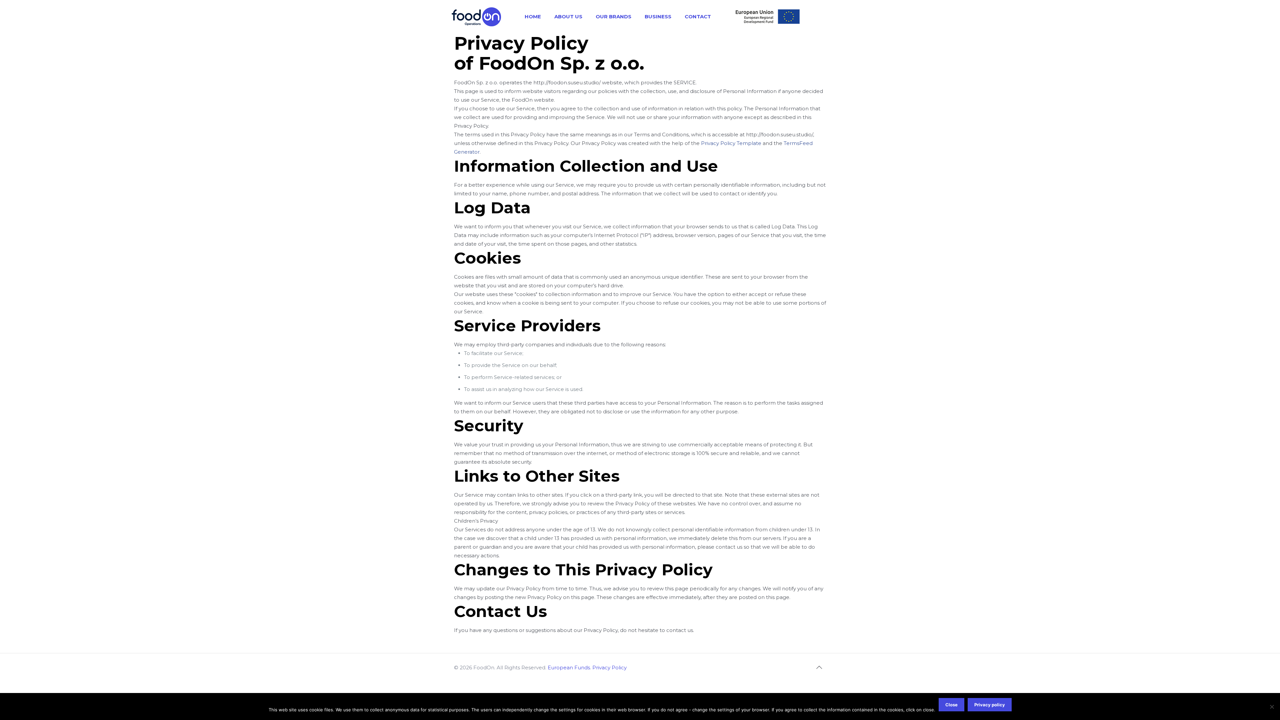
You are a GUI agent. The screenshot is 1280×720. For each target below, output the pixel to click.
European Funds (569, 667)
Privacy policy (989, 704)
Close (951, 704)
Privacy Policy (609, 667)
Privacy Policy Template (731, 143)
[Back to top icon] (819, 667)
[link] (767, 16)
